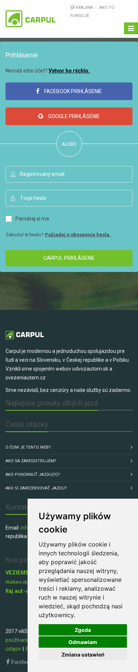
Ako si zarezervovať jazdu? (36, 488)
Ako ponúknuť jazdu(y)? (33, 474)
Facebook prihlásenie (72, 91)
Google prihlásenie (73, 116)
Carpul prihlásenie (69, 258)
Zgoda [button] (83, 630)
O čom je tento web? (28, 447)
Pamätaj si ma (32, 219)
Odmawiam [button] (82, 642)
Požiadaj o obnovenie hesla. (78, 234)
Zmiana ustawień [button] (83, 654)
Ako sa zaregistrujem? (31, 461)
